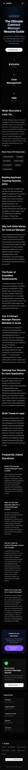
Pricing (3, 747)
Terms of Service (21, 747)
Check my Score (13, 685)
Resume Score (21, 750)
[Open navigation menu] (22, 3)
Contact (13, 750)
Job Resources (11, 747)
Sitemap (4, 754)
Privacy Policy (5, 750)
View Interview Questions (13, 648)
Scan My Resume (13, 49)
